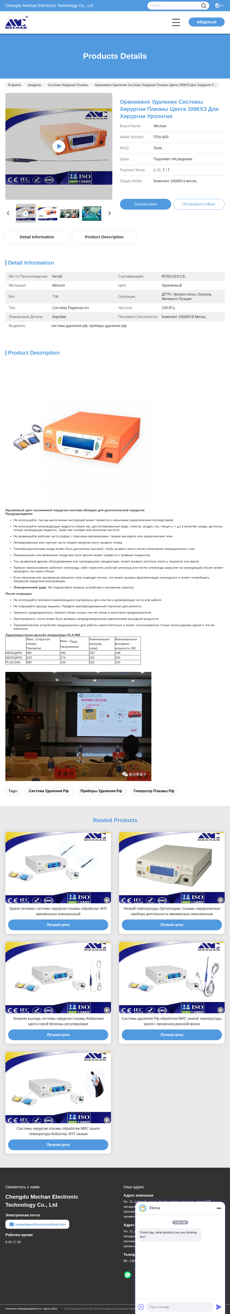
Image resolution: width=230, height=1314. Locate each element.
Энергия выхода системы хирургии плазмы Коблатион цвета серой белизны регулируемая (58, 1021)
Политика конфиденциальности (23, 1308)
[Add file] (141, 1307)
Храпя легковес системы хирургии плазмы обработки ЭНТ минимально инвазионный (58, 911)
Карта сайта (50, 1308)
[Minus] (218, 1208)
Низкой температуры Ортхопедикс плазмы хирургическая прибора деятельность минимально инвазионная (172, 911)
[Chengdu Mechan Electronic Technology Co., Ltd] (30, 22)
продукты (34, 85)
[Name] (203, 6)
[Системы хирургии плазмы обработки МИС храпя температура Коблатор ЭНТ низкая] (58, 1087)
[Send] (218, 1307)
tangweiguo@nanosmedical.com (40, 1224)
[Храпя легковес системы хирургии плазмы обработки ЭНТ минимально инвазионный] (58, 867)
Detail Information (37, 237)
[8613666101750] (128, 1275)
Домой (16, 85)
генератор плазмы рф (154, 791)
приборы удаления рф (101, 791)
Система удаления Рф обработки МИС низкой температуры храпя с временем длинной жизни (172, 1021)
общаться (207, 22)
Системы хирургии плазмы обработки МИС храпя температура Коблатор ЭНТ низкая (58, 1131)
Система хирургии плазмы (68, 85)
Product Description (104, 237)
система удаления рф (49, 791)
